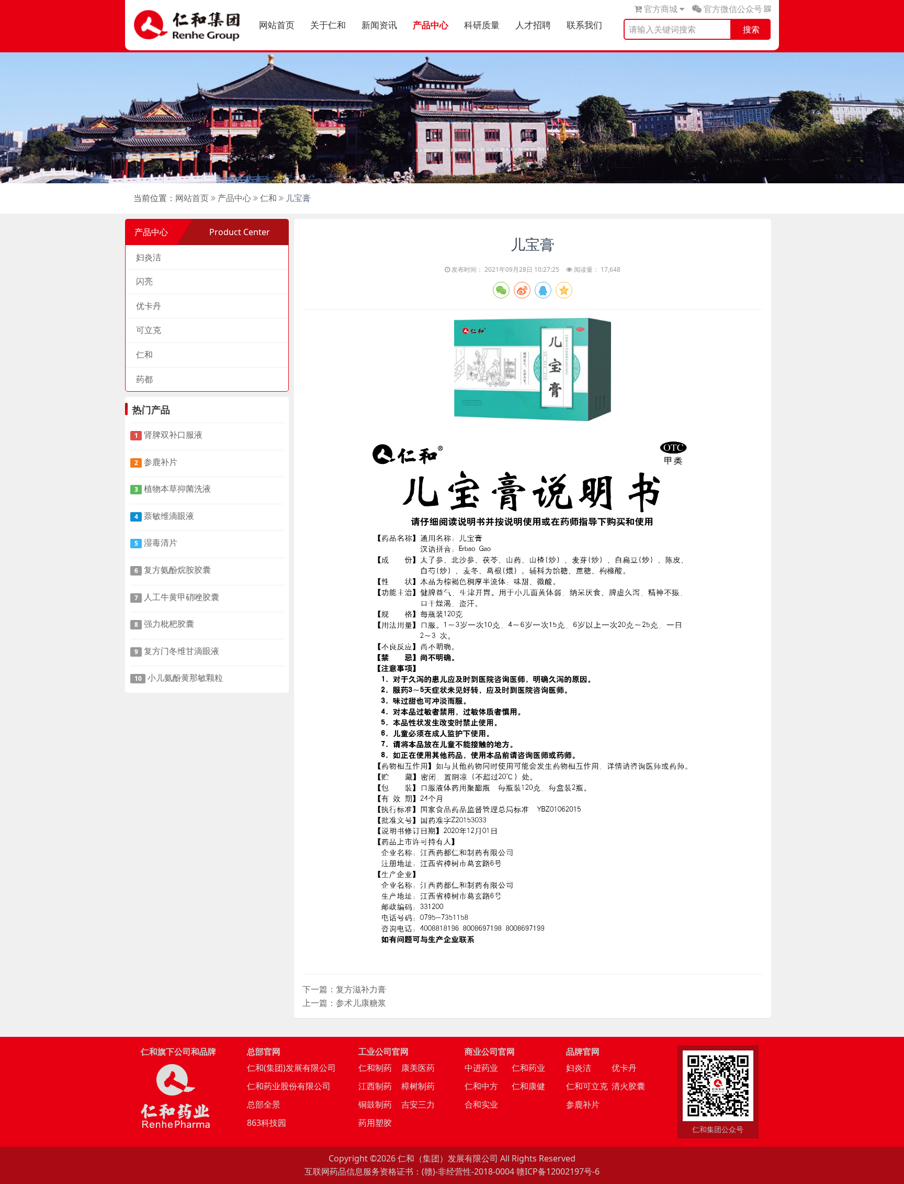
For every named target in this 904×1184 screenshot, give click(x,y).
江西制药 (375, 1086)
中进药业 (481, 1068)
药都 (144, 379)
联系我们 (584, 25)
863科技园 (266, 1122)
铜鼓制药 (375, 1104)
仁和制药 (375, 1068)
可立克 (148, 330)
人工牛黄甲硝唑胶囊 (177, 597)
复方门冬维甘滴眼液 (177, 651)
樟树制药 (418, 1086)
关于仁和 (328, 25)
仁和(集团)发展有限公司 (291, 1068)
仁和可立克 (587, 1086)
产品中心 (430, 25)
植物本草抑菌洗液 (172, 488)
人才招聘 (533, 25)
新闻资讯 (379, 25)
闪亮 (144, 281)
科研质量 (482, 25)
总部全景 (263, 1104)
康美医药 (418, 1068)
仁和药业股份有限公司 (289, 1086)
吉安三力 (418, 1104)
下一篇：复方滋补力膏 (344, 989)
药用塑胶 (375, 1122)
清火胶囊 (628, 1086)
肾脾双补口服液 (168, 434)
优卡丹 (148, 306)
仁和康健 (528, 1086)
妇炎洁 (148, 257)
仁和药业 (528, 1068)
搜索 (751, 29)
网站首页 (277, 25)
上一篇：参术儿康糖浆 (344, 1003)
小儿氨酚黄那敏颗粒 (178, 677)
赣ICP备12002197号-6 (558, 1171)
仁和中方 (481, 1086)
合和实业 (481, 1104)
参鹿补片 (156, 462)
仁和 (268, 198)
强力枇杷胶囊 (164, 623)
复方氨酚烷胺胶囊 (172, 570)
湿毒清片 (156, 542)
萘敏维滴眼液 (164, 516)
